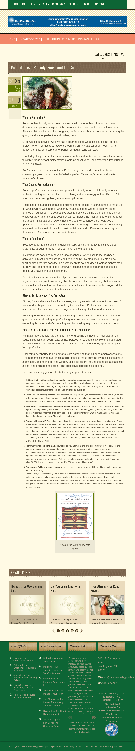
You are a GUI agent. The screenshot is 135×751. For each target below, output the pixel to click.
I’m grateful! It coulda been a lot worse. (24, 696)
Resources (58, 4)
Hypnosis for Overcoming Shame (24, 659)
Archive (119, 54)
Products (75, 4)
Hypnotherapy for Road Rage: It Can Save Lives (23, 687)
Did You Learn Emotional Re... (65, 588)
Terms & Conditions (84, 746)
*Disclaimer (118, 746)
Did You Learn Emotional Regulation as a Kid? (25, 668)
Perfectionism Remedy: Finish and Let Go (42, 67)
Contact (99, 4)
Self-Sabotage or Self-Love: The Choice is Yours (52, 722)
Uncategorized (29, 39)
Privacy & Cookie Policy (63, 746)
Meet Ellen (28, 4)
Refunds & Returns (103, 746)
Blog (87, 4)
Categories (102, 54)
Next (81, 631)
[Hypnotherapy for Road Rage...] (107, 616)
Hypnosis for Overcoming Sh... (26, 588)
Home (16, 4)
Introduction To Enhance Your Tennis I (54, 681)
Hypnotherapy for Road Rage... (105, 588)
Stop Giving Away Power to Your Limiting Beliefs (25, 678)
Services (43, 4)
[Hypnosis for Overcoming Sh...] (27, 616)
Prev (53, 631)
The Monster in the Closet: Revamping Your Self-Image (53, 702)
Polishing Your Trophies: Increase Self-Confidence (53, 670)
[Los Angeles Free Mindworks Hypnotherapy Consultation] (67, 27)
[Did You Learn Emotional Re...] (67, 616)
